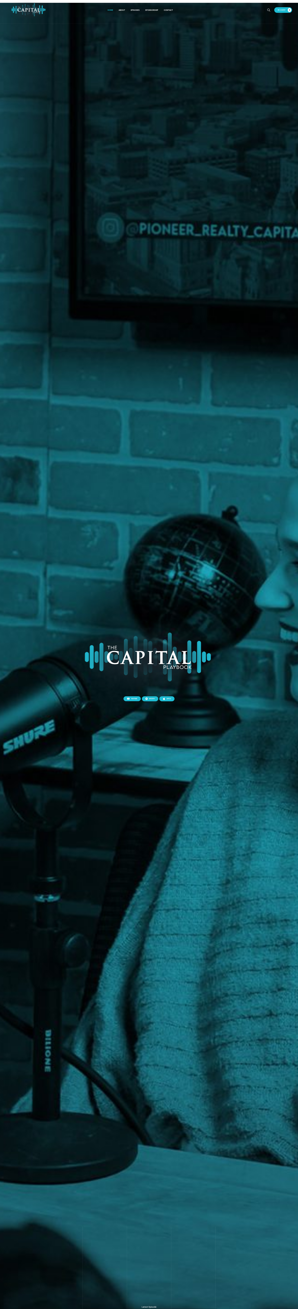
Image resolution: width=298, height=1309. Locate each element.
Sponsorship (151, 10)
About (122, 10)
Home (110, 10)
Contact (168, 10)
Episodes (135, 10)
